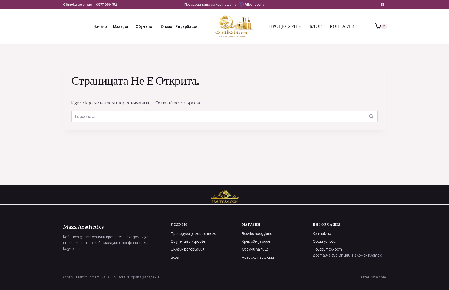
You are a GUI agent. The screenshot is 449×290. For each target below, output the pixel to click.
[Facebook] (382, 4)
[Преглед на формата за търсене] (68, 26)
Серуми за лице (255, 249)
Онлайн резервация (187, 249)
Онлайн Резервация (180, 26)
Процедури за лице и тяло (193, 233)
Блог (315, 26)
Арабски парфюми (258, 257)
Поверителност (327, 249)
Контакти (342, 26)
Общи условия (325, 241)
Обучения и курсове (188, 241)
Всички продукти (257, 233)
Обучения (145, 26)
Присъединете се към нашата (210, 4)
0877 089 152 (106, 4)
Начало (100, 26)
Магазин (121, 26)
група (255, 4)
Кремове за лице (256, 241)
